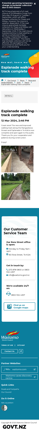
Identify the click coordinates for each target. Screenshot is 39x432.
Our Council (6, 392)
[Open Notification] (35, 4)
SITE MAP (21, 345)
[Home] (5, 57)
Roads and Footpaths (10, 389)
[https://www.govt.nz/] (14, 429)
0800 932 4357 (18, 295)
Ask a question (7, 403)
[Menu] (35, 55)
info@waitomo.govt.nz (19, 275)
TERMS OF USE (7, 345)
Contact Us (9, 351)
